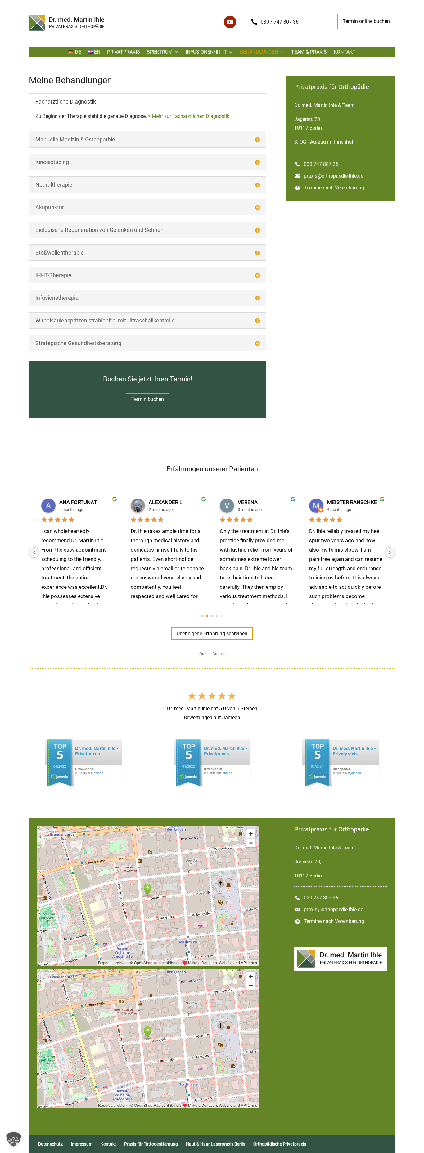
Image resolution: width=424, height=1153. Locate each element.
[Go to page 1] (207, 616)
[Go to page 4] (222, 615)
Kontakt (345, 52)
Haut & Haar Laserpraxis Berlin (215, 1144)
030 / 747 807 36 (280, 22)
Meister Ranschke (352, 502)
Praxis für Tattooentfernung (151, 1144)
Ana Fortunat (78, 502)
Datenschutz (50, 1144)
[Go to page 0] (202, 616)
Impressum (81, 1144)
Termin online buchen (366, 21)
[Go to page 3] (217, 616)
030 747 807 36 (321, 164)
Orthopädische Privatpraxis (279, 1144)
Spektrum (160, 52)
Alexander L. (166, 502)
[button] (13, 1139)
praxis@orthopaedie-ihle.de (333, 176)
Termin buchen (147, 399)
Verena (248, 502)
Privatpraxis (123, 52)
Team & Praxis (309, 52)
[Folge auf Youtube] (230, 22)
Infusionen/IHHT (206, 52)
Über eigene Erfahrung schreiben (212, 633)
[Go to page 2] (212, 616)
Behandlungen (259, 52)
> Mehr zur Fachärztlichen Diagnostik (188, 116)
